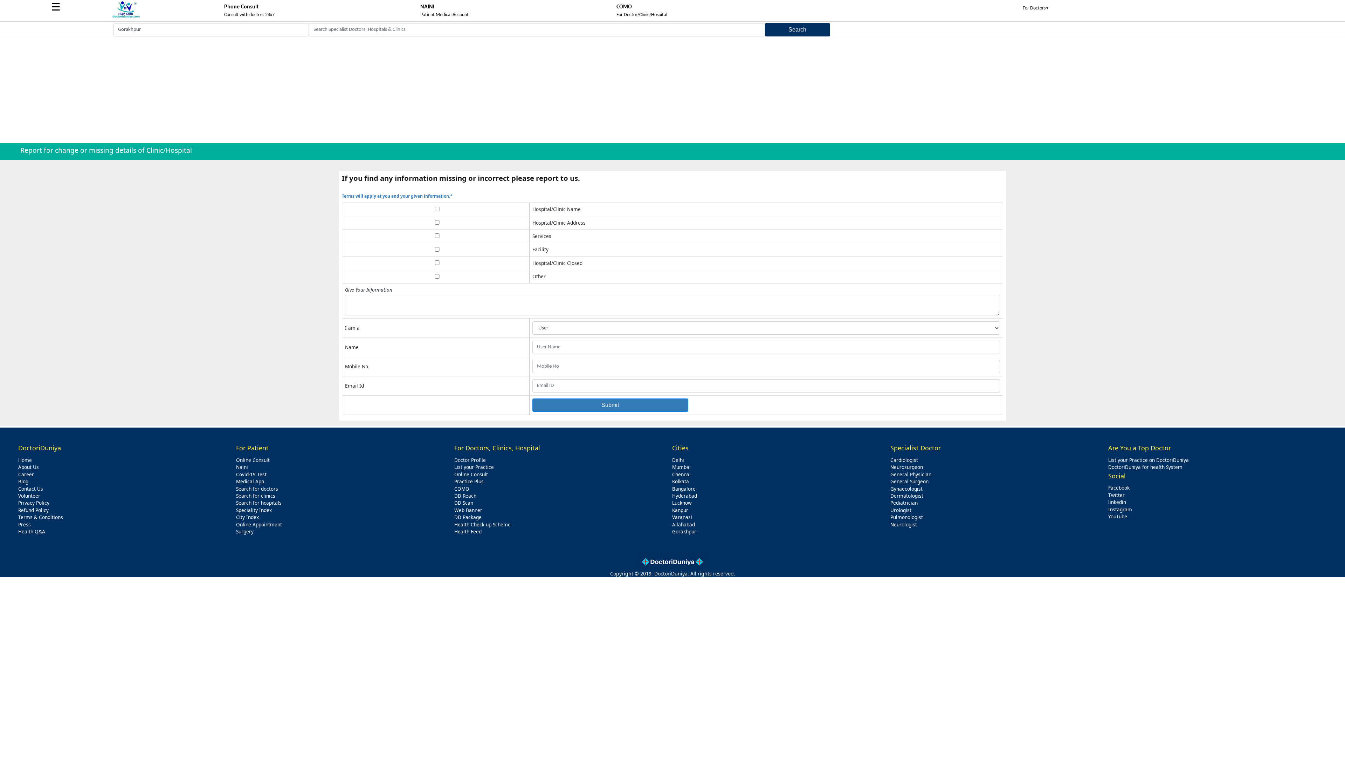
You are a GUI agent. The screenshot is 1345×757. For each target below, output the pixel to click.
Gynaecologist (906, 488)
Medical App (250, 481)
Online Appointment (259, 524)
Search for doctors (257, 488)
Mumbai (681, 467)
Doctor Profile (470, 460)
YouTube (1117, 516)
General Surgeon (909, 481)
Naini (242, 467)
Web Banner (468, 510)
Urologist (900, 510)
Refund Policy (33, 510)
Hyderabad (684, 495)
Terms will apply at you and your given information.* (397, 196)
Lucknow (682, 502)
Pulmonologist (906, 517)
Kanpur (680, 510)
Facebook (1119, 487)
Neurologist (903, 524)
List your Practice (474, 467)
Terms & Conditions (40, 517)
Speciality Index (254, 510)
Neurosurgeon (906, 467)
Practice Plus (469, 481)
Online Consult (253, 460)
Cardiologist (904, 460)
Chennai (681, 474)
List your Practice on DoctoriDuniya (1148, 460)
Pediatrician (904, 502)
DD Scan (463, 502)
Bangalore (684, 488)
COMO (461, 488)
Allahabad (683, 524)
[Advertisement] (672, 91)
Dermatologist (906, 495)
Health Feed (468, 531)
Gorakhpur (684, 531)
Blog (23, 481)
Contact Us (30, 488)
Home (25, 460)
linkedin (1117, 502)
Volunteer (29, 495)
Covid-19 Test (251, 474)
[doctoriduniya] (126, 17)
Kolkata (680, 481)
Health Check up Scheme (482, 524)
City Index (247, 517)
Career (26, 474)
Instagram (1120, 509)
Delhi (678, 460)
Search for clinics (255, 495)
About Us (28, 467)
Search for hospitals (259, 502)
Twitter (1116, 495)
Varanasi (682, 517)
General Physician (910, 474)
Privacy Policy (33, 502)
